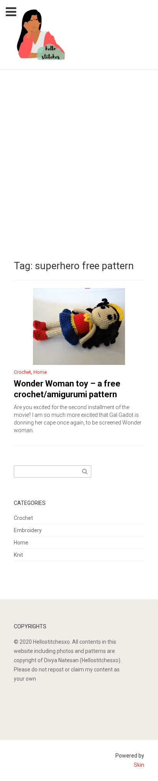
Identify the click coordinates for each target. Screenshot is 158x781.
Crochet (22, 372)
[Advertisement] (79, 152)
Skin (139, 765)
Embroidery (28, 530)
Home (40, 372)
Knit (18, 555)
